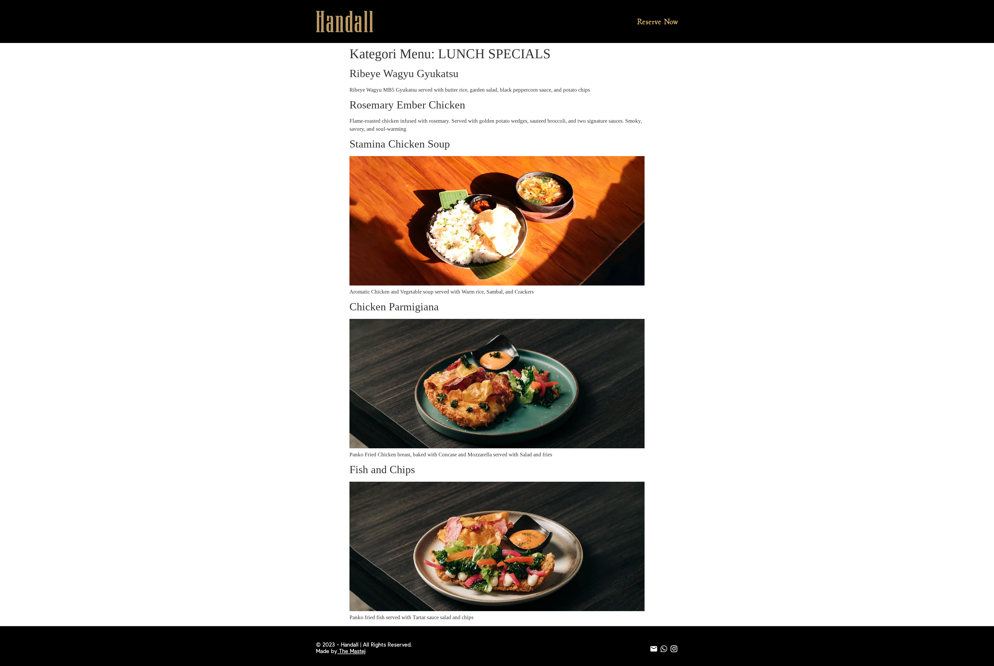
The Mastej (352, 651)
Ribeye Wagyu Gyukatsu (403, 73)
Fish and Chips (382, 469)
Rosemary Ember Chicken (407, 105)
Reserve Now (657, 21)
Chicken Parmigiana (394, 307)
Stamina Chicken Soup (399, 144)
